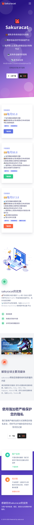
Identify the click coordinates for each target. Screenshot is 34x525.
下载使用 (8, 131)
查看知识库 (16, 491)
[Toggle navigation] (29, 3)
